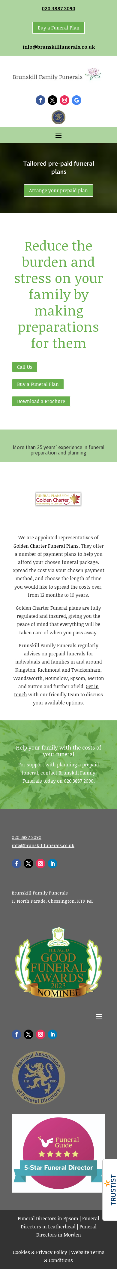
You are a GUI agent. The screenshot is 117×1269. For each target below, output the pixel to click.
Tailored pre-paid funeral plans (58, 167)
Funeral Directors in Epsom (48, 1218)
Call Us (24, 367)
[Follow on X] (52, 100)
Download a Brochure (41, 401)
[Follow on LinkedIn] (52, 863)
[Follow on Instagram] (64, 100)
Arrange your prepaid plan (58, 190)
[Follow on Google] (76, 100)
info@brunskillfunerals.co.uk (58, 47)
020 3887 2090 (58, 8)
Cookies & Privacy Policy (40, 1252)
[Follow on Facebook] (40, 100)
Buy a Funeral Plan (59, 27)
